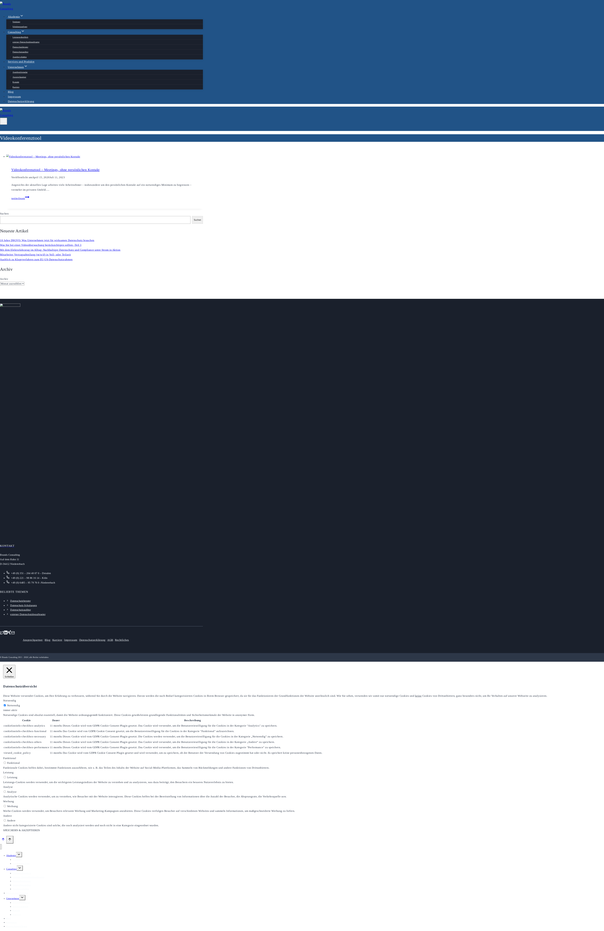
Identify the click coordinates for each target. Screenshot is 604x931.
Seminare (16, 22)
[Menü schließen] (1, 846)
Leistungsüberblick (20, 37)
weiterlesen (20, 198)
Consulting (11, 869)
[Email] (13, 633)
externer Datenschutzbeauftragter (26, 42)
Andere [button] (7, 815)
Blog (11, 91)
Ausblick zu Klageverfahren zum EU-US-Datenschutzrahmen (36, 259)
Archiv (4, 278)
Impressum (14, 96)
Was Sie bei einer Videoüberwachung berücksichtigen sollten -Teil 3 (40, 245)
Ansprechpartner (19, 77)
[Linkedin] (6, 633)
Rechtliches (122, 639)
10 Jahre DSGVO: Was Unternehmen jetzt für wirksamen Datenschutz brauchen (47, 240)
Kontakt (16, 82)
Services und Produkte (21, 61)
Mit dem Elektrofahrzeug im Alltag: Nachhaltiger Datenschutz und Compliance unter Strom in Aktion (60, 249)
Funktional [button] (9, 758)
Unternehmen (12, 898)
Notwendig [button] (9, 700)
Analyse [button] (8, 786)
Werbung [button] (8, 801)
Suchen (4, 213)
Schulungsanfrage (20, 27)
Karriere (16, 87)
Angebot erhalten (20, 57)
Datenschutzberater (20, 47)
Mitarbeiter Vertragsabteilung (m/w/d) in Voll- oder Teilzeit (35, 254)
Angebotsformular (20, 72)
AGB (110, 639)
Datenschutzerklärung (21, 101)
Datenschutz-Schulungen (23, 605)
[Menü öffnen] (3, 121)
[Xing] (9, 633)
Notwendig (13, 705)
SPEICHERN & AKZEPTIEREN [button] (21, 830)
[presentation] (104, 156)
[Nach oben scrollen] (3, 840)
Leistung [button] (8, 772)
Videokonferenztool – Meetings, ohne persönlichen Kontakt (55, 170)
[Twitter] (2, 633)
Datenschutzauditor (20, 52)
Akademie (11, 855)
